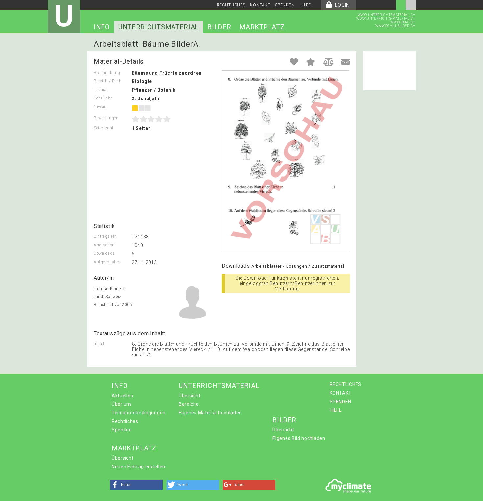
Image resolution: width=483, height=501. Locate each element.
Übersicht (189, 395)
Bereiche (189, 404)
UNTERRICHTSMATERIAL (158, 27)
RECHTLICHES (231, 5)
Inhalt (99, 343)
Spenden (122, 429)
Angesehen (104, 245)
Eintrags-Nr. (105, 236)
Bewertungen (106, 118)
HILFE (305, 5)
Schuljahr (103, 98)
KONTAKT (260, 5)
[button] (136, 485)
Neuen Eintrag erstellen (138, 466)
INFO (102, 27)
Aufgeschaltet (107, 262)
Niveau (100, 106)
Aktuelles (122, 395)
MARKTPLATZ (262, 27)
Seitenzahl (103, 128)
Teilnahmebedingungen (139, 412)
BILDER (219, 27)
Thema (100, 89)
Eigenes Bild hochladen (298, 438)
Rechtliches (125, 421)
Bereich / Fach (108, 81)
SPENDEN (284, 5)
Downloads (104, 253)
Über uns (122, 404)
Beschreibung (107, 72)
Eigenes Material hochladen (210, 412)
